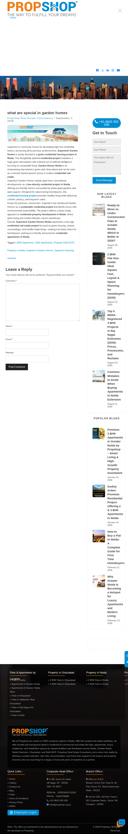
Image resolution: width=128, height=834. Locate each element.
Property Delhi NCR (64, 242)
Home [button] (13, 17)
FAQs (13, 47)
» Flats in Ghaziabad (20, 695)
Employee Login (25, 812)
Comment (11, 281)
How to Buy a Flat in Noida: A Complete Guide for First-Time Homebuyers (115, 547)
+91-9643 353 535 (108, 123)
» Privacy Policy (15, 802)
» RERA (11, 806)
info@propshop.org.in (60, 804)
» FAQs (11, 794)
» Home (11, 779)
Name (9, 326)
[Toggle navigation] (120, 11)
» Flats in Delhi (17, 715)
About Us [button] (15, 25)
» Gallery (11, 783)
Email (9, 339)
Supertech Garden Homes (39, 250)
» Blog (10, 790)
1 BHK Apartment (24, 242)
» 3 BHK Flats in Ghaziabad (61, 684)
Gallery (13, 39)
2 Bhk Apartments (43, 242)
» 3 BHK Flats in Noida (97, 684)
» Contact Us (13, 786)
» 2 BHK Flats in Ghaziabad (61, 680)
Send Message (104, 180)
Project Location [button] (18, 32)
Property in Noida (16, 250)
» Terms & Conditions (18, 798)
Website (10, 352)
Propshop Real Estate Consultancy (30, 118)
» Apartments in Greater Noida (25, 684)
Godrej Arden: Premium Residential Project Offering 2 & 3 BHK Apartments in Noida (115, 502)
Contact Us (16, 61)
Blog (12, 54)
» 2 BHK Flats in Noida (97, 680)
